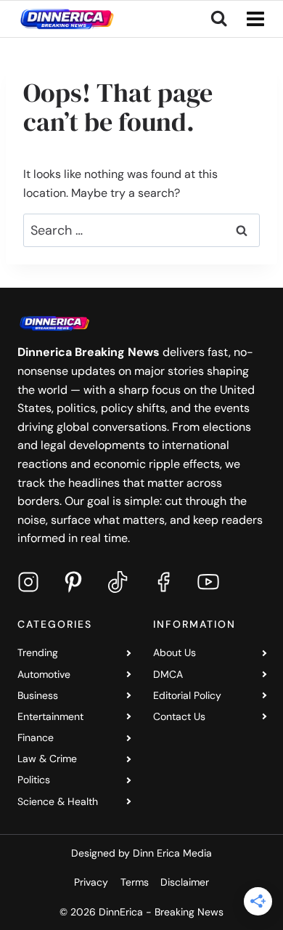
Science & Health (57, 801)
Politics (33, 779)
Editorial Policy (187, 695)
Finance (35, 737)
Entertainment (50, 716)
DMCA (168, 674)
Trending (37, 652)
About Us (174, 652)
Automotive (43, 674)
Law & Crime (47, 758)
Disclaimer (184, 882)
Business (37, 695)
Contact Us (179, 716)
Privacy (91, 882)
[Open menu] (252, 18)
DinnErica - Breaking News (161, 911)
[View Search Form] (218, 19)
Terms (134, 882)
